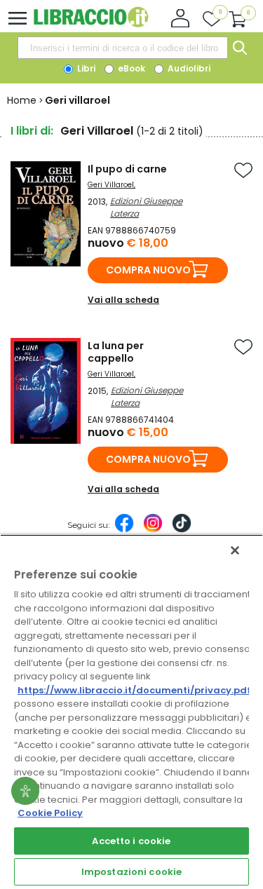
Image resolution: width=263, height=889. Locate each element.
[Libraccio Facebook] (124, 530)
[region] (131, 711)
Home (21, 100)
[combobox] (123, 47)
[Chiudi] (235, 550)
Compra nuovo (148, 270)
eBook (130, 68)
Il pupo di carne (127, 169)
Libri (85, 68)
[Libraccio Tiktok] (181, 530)
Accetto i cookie (131, 841)
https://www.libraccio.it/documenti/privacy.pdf (134, 690)
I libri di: (32, 131)
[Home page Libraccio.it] (91, 24)
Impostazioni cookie (131, 871)
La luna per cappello (116, 352)
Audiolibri (188, 68)
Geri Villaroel (111, 184)
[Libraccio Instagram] (153, 530)
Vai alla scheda (123, 300)
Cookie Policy (50, 813)
